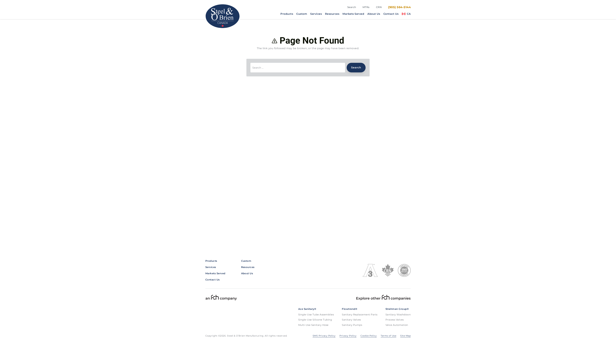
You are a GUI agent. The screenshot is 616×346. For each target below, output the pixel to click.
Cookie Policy (368, 335)
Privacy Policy (347, 335)
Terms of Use (388, 335)
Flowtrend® (349, 308)
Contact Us (391, 14)
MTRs (366, 7)
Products (286, 14)
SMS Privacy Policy (324, 335)
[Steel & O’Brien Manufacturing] (222, 16)
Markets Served (353, 14)
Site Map (405, 335)
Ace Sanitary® (307, 308)
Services (316, 14)
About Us (373, 14)
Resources (332, 14)
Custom (301, 14)
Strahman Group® (397, 308)
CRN (379, 7)
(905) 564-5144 (399, 7)
